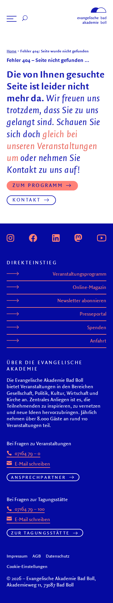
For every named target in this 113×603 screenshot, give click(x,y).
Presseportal (93, 314)
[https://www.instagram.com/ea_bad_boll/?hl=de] (10, 237)
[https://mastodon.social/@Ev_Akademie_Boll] (78, 237)
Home (12, 51)
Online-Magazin (89, 287)
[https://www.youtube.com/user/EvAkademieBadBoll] (101, 237)
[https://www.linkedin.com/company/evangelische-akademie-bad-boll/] (56, 237)
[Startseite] (91, 9)
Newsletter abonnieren (81, 300)
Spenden (96, 327)
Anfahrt (98, 341)
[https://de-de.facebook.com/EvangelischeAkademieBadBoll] (33, 237)
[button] (12, 19)
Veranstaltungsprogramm (79, 274)
